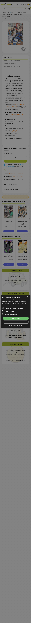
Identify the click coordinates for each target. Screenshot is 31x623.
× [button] (27, 296)
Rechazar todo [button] (15, 322)
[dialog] (15, 311)
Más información (20, 305)
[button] (15, 325)
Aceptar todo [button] (16, 318)
